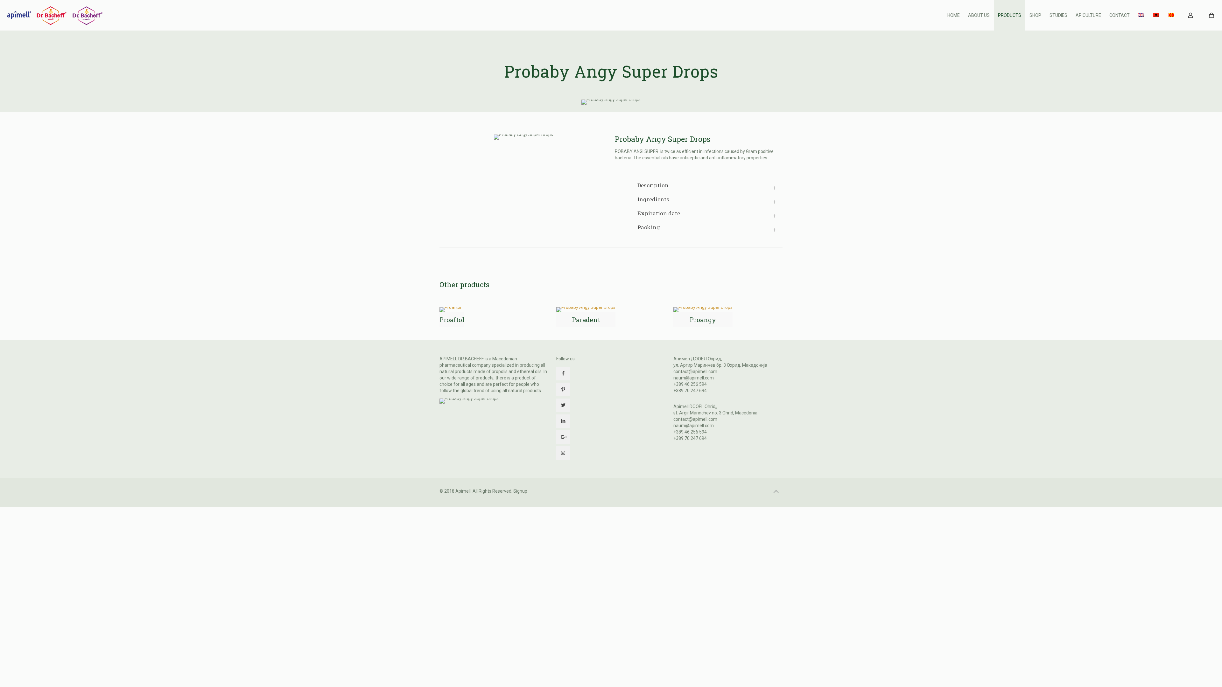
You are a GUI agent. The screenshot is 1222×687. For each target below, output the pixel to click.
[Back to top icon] (776, 491)
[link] (699, 185)
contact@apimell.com (695, 371)
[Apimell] (54, 15)
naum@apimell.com (693, 377)
